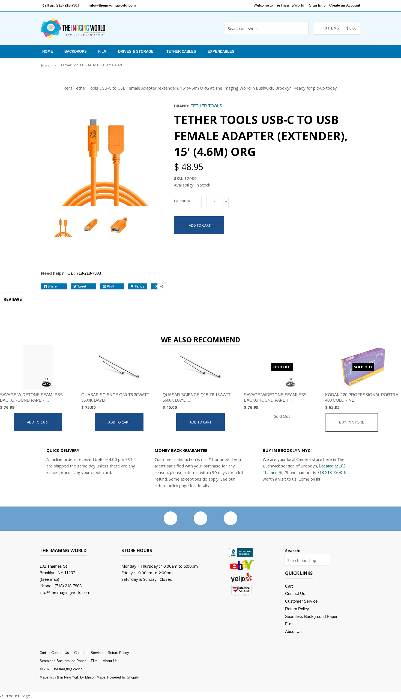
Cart (289, 586)
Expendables (221, 51)
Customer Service (301, 601)
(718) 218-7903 (67, 5)
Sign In (315, 5)
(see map (49, 579)
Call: (83, 273)
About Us (293, 631)
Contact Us (295, 593)
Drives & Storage (136, 51)
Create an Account (344, 5)
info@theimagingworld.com (112, 5)
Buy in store (351, 422)
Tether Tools (206, 105)
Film (102, 51)
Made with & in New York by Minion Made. (73, 677)
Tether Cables (181, 51)
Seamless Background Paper (311, 616)
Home (47, 51)
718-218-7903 (329, 472)
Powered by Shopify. (123, 677)
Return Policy (297, 608)
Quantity (182, 200)
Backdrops (75, 51)
